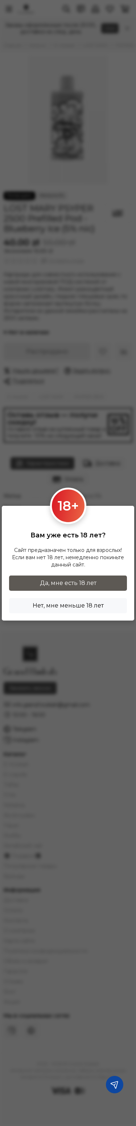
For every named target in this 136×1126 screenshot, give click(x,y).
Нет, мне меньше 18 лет (68, 605)
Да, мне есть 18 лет (68, 583)
